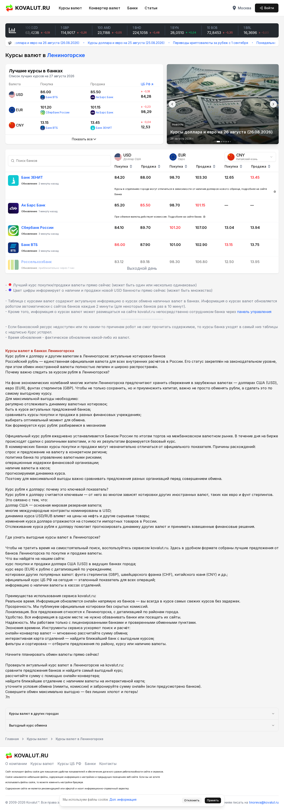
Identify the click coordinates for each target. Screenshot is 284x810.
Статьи (151, 8)
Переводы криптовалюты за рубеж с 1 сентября (195, 43)
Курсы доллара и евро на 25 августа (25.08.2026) (111, 43)
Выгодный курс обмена (28, 725)
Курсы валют (70, 8)
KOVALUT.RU (32, 8)
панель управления (254, 311)
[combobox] (250, 157)
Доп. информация (122, 799)
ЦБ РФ (145, 84)
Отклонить (191, 800)
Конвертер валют (104, 8)
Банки (132, 8)
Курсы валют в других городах (34, 713)
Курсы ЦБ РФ (69, 763)
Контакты (107, 763)
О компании (16, 763)
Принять (213, 800)
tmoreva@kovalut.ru (264, 802)
